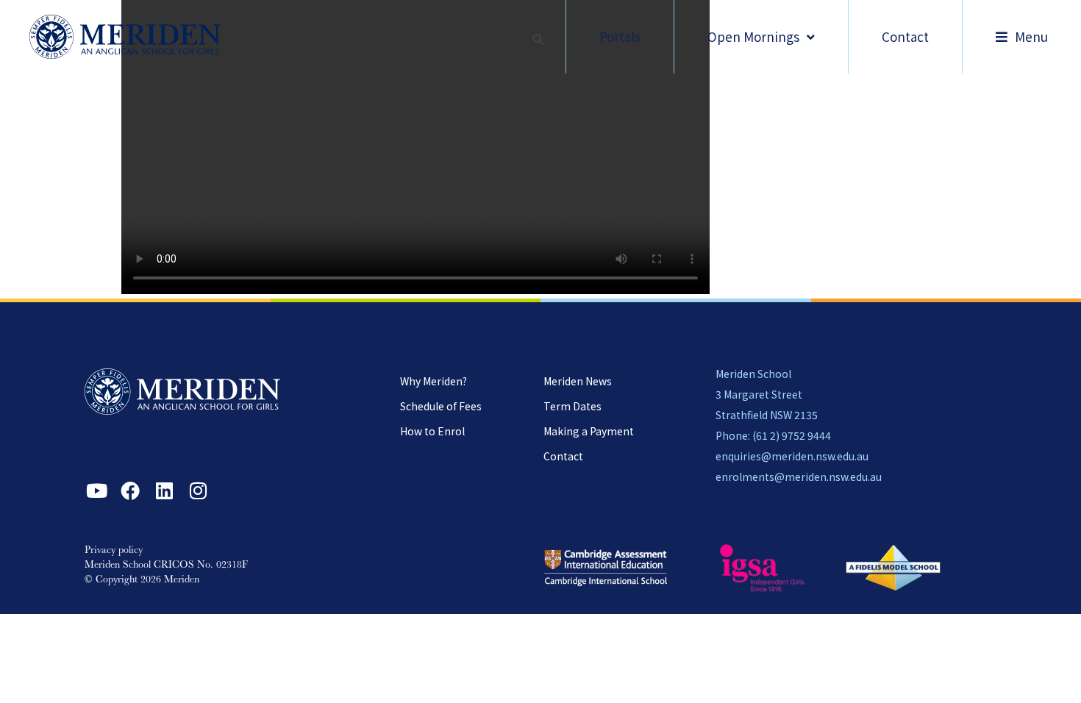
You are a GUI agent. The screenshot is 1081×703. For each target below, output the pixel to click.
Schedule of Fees (441, 406)
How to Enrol (432, 431)
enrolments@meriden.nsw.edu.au (799, 476)
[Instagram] (197, 490)
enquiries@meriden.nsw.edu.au (792, 456)
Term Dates (572, 406)
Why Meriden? (433, 381)
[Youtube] (96, 490)
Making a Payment (588, 431)
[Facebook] (130, 490)
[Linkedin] (164, 490)
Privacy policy (114, 551)
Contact (563, 456)
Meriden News (577, 381)
